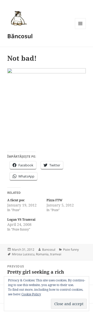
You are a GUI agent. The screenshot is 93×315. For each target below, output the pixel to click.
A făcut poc (16, 200)
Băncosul (20, 36)
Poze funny (71, 249)
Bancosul (48, 249)
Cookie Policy (31, 294)
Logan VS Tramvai (21, 219)
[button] (18, 18)
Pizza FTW (55, 200)
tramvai (55, 254)
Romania (42, 254)
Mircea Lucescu (23, 254)
